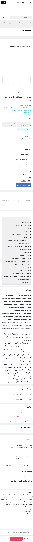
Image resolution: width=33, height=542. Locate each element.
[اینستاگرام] (27, 484)
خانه (30, 22)
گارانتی (29, 171)
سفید (29, 180)
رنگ (30, 177)
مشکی (23, 180)
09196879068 (26, 443)
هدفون (27, 22)
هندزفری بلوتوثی (27, 110)
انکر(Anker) (26, 112)
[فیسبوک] (30, 484)
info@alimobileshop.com (23, 445)
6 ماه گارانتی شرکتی (21, 107)
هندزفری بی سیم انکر (16, 110)
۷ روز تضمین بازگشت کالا (8, 107)
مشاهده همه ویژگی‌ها (24, 129)
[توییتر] (23, 484)
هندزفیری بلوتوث (21, 22)
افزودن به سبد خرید (16, 538)
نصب (4, 2)
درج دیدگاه (16, 416)
